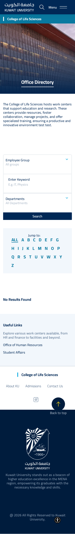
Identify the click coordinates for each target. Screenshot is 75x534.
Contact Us (55, 386)
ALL (14, 240)
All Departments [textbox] (17, 203)
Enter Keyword (19, 179)
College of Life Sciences (24, 19)
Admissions (33, 386)
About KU (12, 386)
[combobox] (37, 167)
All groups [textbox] (12, 164)
